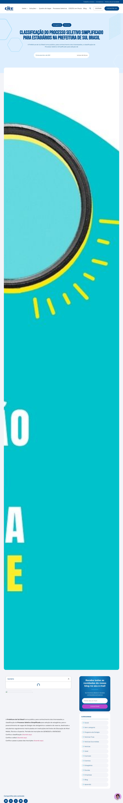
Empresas (88, 775)
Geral (86, 751)
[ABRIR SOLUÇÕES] (36, 8)
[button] (68, 679)
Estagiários (57, 25)
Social (87, 723)
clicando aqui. (27, 734)
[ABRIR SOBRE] (27, 8)
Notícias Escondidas (92, 742)
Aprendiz (88, 784)
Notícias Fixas (89, 737)
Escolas (87, 770)
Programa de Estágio (92, 732)
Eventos (87, 761)
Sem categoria (90, 727)
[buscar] (90, 8)
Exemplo (88, 756)
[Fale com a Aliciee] (117, 796)
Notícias (67, 25)
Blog (86, 780)
